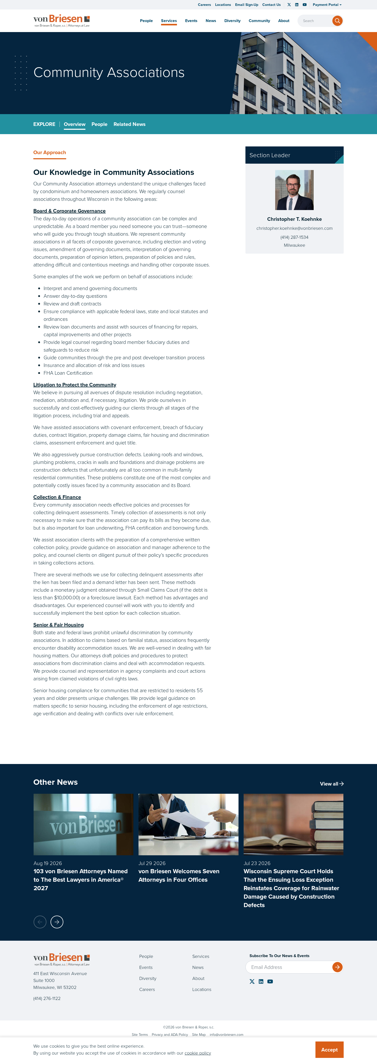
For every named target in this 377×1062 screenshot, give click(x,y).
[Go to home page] (61, 20)
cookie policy (198, 1053)
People (146, 21)
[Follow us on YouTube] (305, 4)
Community (259, 21)
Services (169, 21)
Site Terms (140, 1034)
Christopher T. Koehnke (294, 219)
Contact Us (271, 4)
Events (191, 21)
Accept (329, 1050)
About (198, 978)
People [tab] (99, 124)
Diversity (232, 21)
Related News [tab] (130, 124)
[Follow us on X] (289, 4)
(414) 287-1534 (295, 237)
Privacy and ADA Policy (170, 1034)
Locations (223, 4)
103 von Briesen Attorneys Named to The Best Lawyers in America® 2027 (81, 880)
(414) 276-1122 (47, 998)
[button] (327, 4)
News (211, 21)
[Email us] (226, 1034)
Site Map (199, 1034)
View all (329, 784)
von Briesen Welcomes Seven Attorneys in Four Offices (179, 875)
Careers (204, 4)
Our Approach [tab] (49, 152)
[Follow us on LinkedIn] (296, 4)
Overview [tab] (74, 124)
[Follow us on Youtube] (270, 981)
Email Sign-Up (246, 4)
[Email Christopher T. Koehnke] (294, 228)
